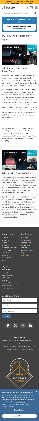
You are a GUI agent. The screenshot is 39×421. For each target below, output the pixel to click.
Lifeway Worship (7, 275)
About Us (5, 237)
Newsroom (5, 245)
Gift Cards (24, 248)
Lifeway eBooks (7, 285)
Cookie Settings (19, 410)
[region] (19, 405)
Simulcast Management (10, 283)
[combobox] (19, 13)
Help (22, 253)
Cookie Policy (21, 402)
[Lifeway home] (8, 7)
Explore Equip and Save (19, 29)
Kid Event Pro (6, 278)
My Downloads (26, 240)
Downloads (5, 280)
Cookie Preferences (27, 250)
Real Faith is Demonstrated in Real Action (19, 349)
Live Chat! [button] (25, 255)
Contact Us (5, 240)
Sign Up (6, 316)
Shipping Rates (26, 242)
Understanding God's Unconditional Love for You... (19, 346)
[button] (32, 47)
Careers (4, 242)
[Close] (36, 391)
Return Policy (25, 245)
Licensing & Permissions (9, 248)
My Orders (24, 237)
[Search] (35, 13)
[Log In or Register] (27, 7)
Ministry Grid (6, 273)
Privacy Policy (6, 250)
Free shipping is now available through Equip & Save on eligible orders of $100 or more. (19, 2)
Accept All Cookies (19, 416)
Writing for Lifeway (8, 255)
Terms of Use (6, 253)
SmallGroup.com (7, 288)
